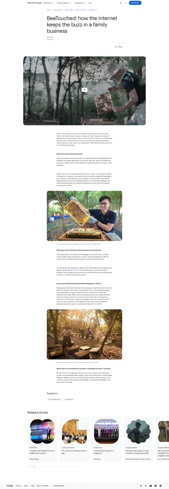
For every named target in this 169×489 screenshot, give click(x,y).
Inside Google (69, 10)
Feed (90, 3)
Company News (57, 10)
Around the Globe (81, 10)
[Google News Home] (34, 3)
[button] (135, 3)
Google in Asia (93, 10)
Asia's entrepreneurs (54, 399)
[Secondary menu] (126, 3)
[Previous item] (29, 466)
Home (48, 10)
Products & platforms (63, 3)
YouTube (75, 270)
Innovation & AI (47, 3)
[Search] (121, 3)
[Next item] (34, 466)
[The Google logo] (9, 486)
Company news (79, 3)
